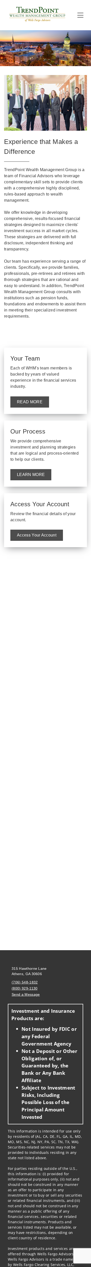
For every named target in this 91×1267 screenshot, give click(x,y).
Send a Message (26, 994)
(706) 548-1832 (25, 982)
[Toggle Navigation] (80, 15)
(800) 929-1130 (24, 988)
